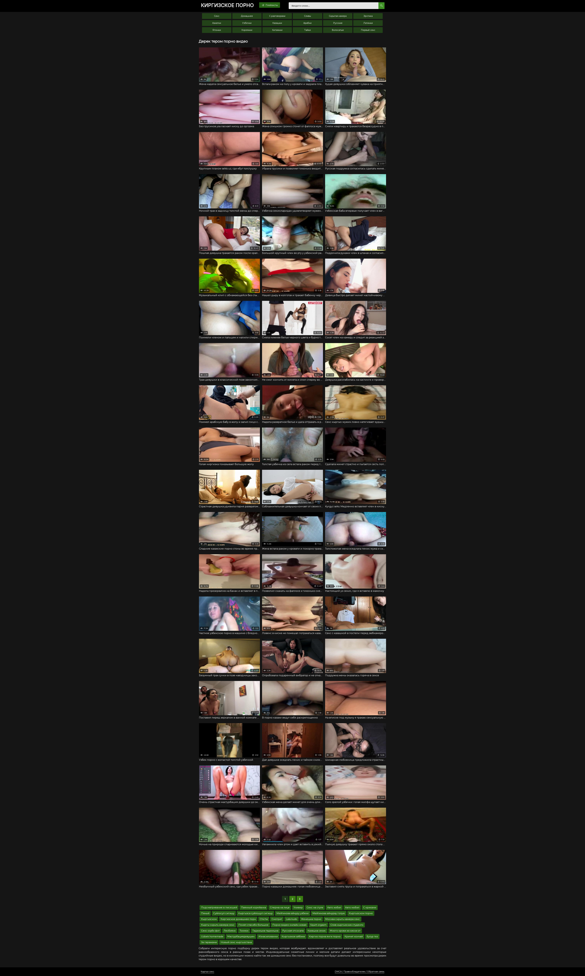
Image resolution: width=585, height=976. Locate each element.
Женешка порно (311, 919)
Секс (216, 16)
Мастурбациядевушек (241, 936)
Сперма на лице (280, 907)
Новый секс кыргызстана (236, 942)
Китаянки (277, 30)
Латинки (368, 23)
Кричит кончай (354, 936)
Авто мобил (352, 907)
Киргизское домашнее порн (238, 919)
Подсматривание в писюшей (219, 907)
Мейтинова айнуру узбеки (292, 913)
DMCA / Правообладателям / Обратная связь (359, 971)
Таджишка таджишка (265, 930)
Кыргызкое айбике (293, 936)
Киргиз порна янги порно (325, 936)
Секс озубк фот (210, 930)
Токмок (244, 930)
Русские (337, 23)
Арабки (307, 23)
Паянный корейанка (253, 907)
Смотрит (277, 919)
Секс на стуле (315, 907)
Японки (217, 30)
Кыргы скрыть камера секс (217, 924)
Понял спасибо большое (253, 924)
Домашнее (247, 16)
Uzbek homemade (212, 936)
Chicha (264, 919)
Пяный (205, 913)
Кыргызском (209, 919)
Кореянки (246, 30)
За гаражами (209, 942)
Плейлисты (271, 5)
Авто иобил (334, 907)
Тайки (307, 30)
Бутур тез (372, 936)
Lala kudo (291, 919)
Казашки (277, 23)
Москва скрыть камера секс (342, 919)
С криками (369, 907)
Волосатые (338, 30)
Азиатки (216, 23)
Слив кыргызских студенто (346, 924)
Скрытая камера (338, 16)
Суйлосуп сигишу (223, 913)
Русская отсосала (293, 930)
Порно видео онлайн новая (289, 924)
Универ (298, 907)
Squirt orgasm (318, 924)
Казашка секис (317, 930)
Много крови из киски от (345, 930)
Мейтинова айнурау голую (328, 913)
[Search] (381, 5)
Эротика (368, 16)
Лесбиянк (230, 930)
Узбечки (247, 23)
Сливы (307, 16)
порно (227, 5)
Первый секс (368, 30)
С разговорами (277, 16)
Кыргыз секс (207, 971)
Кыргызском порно (361, 913)
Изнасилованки (268, 936)
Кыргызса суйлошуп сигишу (255, 913)
